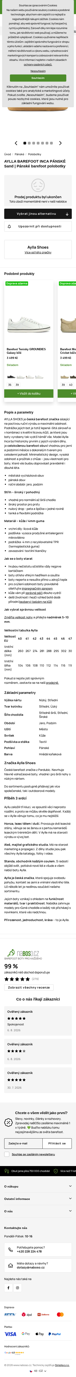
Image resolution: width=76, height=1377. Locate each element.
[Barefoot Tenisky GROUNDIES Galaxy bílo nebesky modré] (39, 374)
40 (70, 385)
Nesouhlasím (38, 71)
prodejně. (52, 683)
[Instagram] (17, 1288)
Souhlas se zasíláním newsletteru (33, 1154)
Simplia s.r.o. (62, 1365)
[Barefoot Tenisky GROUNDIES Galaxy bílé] (20, 374)
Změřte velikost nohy (18, 617)
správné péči (34, 593)
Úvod (7, 154)
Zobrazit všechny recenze (29, 987)
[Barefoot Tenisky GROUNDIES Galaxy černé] (11, 374)
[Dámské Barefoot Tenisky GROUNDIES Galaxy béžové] (30, 374)
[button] (15, 143)
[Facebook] (8, 1288)
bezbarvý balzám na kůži (35, 602)
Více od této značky (38, 252)
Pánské (19, 154)
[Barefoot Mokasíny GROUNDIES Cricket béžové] (64, 374)
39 (17, 385)
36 (9, 385)
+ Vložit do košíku (28, 393)
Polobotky (34, 154)
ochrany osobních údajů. (38, 64)
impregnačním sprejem (37, 588)
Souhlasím (38, 78)
